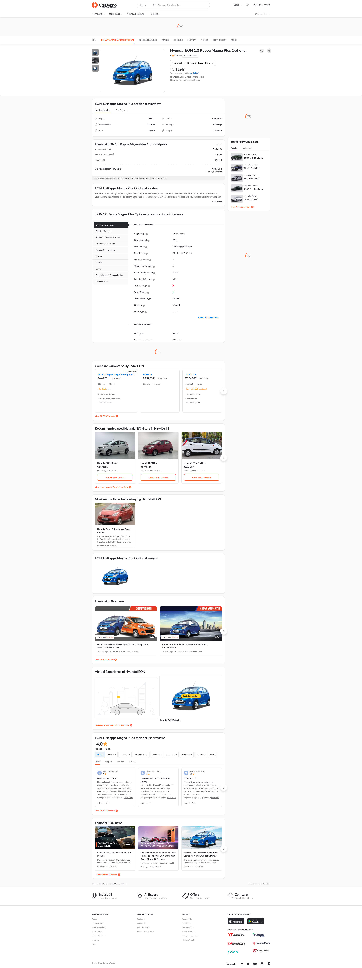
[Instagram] (262, 964)
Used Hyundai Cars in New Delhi (114, 487)
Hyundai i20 (249, 175)
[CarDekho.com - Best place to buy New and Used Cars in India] (104, 5)
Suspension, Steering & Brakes (108, 237)
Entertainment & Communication (109, 275)
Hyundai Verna (250, 185)
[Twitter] (248, 964)
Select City (262, 14)
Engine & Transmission (105, 225)
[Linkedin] (269, 964)
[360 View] (126, 698)
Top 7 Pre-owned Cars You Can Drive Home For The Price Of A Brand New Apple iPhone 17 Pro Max (158, 855)
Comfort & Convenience (105, 250)
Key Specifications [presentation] (103, 110)
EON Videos (108, 659)
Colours (178, 40)
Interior (99, 256)
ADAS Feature (102, 281)
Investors (95, 940)
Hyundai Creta (250, 154)
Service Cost (219, 40)
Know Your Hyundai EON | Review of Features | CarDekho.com (185, 646)
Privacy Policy (97, 931)
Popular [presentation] (234, 148)
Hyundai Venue (250, 165)
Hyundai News (110, 874)
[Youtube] (255, 964)
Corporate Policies (99, 936)
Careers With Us (98, 923)
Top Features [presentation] (121, 110)
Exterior (99, 262)
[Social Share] (269, 50)
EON (94, 40)
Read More (217, 201)
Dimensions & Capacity (105, 244)
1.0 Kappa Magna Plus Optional (117, 40)
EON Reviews (109, 810)
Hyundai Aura (250, 196)
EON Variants (109, 416)
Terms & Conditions (99, 927)
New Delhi (193, 73)
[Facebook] (242, 964)
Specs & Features (148, 40)
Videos (204, 40)
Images (165, 40)
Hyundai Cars (244, 207)
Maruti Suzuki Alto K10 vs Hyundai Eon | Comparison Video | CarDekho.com (122, 646)
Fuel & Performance (104, 231)
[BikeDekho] (236, 934)
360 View (191, 40)
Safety (98, 269)
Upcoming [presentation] (247, 148)
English (236, 5)
